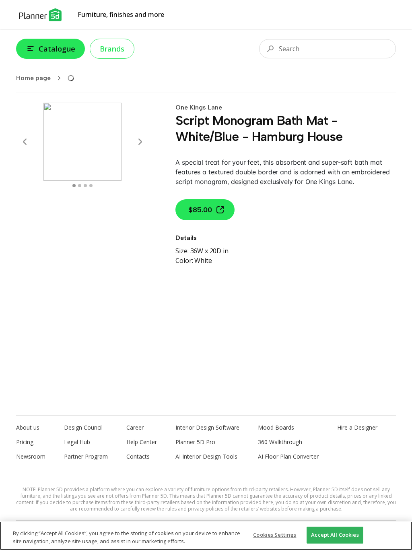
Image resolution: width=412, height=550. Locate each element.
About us (27, 427)
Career (135, 427)
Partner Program (86, 456)
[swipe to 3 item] (91, 185)
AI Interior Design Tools (206, 456)
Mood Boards (276, 427)
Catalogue (57, 49)
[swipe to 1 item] (79, 185)
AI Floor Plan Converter (288, 456)
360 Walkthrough (280, 442)
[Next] (140, 142)
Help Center (141, 442)
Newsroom (30, 456)
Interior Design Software (207, 427)
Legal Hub (77, 442)
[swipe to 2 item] (85, 185)
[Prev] (25, 142)
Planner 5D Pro (195, 442)
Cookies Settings (274, 534)
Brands (112, 49)
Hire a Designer (357, 427)
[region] (206, 535)
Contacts (138, 456)
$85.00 (200, 209)
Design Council (83, 427)
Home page (33, 78)
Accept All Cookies (334, 534)
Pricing (24, 442)
